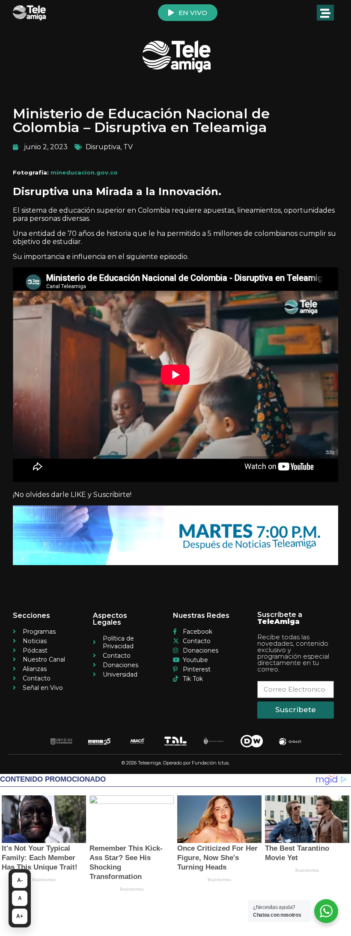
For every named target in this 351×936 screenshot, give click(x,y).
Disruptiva (103, 147)
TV (128, 147)
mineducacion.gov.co (84, 172)
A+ (19, 916)
